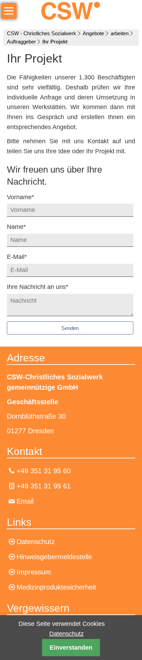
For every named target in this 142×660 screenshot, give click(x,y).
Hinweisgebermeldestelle (54, 557)
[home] (71, 10)
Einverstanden (71, 647)
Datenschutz (66, 633)
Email (25, 501)
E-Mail (20, 256)
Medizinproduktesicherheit (56, 587)
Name (20, 226)
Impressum (34, 572)
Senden (70, 328)
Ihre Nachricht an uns (37, 286)
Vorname (20, 197)
